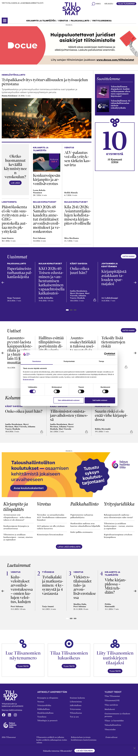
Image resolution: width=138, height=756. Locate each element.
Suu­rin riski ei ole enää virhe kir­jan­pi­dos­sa (111, 415)
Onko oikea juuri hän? (79, 270)
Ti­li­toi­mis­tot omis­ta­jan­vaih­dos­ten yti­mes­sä (69, 415)
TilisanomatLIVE (112, 701)
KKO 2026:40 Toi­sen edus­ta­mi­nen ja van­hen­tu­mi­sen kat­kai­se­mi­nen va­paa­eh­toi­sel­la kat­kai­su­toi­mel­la (51, 283)
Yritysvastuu (75, 709)
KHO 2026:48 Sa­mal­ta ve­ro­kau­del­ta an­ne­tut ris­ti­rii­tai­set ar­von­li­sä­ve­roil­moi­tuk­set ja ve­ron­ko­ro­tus (46, 219)
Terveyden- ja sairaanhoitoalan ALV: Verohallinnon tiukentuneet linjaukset (52, 517)
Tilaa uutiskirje (111, 705)
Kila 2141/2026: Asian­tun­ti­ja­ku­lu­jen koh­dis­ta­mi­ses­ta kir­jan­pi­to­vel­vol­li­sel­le (77, 215)
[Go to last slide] (3, 282)
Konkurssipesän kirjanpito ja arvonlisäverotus (16, 527)
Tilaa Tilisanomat (126, 3)
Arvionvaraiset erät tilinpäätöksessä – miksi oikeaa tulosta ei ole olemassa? (17, 517)
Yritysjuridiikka (102, 20)
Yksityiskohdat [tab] (69, 361)
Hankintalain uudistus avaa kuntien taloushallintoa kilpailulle (85, 525)
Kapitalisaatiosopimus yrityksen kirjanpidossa (118, 536)
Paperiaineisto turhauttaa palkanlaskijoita (81, 516)
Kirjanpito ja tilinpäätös (41, 20)
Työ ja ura (74, 717)
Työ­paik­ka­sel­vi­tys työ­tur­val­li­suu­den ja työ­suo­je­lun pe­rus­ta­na (45, 82)
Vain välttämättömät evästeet (68, 400)
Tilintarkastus (76, 713)
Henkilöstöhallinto (45, 713)
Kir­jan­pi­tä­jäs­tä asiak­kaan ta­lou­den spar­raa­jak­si (113, 277)
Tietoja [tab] (101, 361)
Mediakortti (110, 709)
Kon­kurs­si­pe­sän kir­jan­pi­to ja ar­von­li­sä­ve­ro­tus (46, 179)
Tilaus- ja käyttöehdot (114, 721)
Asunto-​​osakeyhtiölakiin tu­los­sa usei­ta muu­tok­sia (83, 344)
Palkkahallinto (80, 20)
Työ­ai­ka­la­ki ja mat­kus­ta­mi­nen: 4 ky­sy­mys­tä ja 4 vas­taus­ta (52, 585)
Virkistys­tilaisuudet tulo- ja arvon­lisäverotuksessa (84, 587)
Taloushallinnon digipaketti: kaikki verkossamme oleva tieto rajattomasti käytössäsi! (120, 91)
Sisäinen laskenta (77, 698)
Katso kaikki (129, 256)
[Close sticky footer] (134, 748)
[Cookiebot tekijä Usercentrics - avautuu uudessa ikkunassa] (105, 354)
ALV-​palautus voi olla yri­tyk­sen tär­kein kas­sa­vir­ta (77, 158)
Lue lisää (15, 183)
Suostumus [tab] (36, 361)
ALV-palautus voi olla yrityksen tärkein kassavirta (51, 527)
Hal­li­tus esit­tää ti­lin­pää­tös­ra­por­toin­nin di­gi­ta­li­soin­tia (51, 344)
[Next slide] (135, 282)
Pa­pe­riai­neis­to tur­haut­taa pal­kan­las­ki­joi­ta (19, 272)
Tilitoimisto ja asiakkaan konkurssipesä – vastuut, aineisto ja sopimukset (18, 537)
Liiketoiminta (76, 702)
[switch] (57, 391)
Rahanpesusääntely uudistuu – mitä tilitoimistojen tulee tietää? (118, 516)
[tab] (67, 310)
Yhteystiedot (110, 730)
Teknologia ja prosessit (47, 721)
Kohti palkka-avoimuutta (81, 532)
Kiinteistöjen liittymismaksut (50, 535)
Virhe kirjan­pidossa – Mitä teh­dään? (115, 586)
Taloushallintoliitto (113, 725)
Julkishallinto (75, 705)
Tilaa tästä (23, 666)
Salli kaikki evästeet (100, 400)
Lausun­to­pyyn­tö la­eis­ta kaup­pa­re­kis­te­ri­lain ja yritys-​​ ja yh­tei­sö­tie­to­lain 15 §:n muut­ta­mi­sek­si (20, 350)
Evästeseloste (28, 379)
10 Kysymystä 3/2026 (115, 161)
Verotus (63, 20)
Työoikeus (41, 717)
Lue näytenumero (84, 750)
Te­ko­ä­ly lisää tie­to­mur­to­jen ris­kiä (113, 342)
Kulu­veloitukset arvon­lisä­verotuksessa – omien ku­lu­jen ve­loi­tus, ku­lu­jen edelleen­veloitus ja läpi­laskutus (22, 595)
